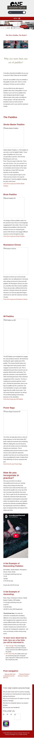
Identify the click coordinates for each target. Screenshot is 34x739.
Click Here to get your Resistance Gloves (15, 299)
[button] (16, 18)
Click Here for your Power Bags (12, 464)
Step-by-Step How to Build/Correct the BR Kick (9, 675)
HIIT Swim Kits (10, 653)
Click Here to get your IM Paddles (13, 399)
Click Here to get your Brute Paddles (14, 236)
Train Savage (10, 645)
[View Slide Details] (17, 25)
